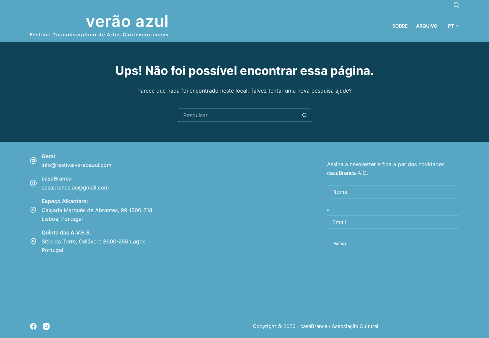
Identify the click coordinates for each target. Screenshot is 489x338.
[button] (453, 26)
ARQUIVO (426, 26)
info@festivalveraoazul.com (76, 165)
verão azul (127, 21)
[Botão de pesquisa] (304, 115)
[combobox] (238, 115)
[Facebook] (33, 326)
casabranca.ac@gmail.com (75, 187)
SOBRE (400, 26)
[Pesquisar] (456, 5)
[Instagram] (46, 326)
